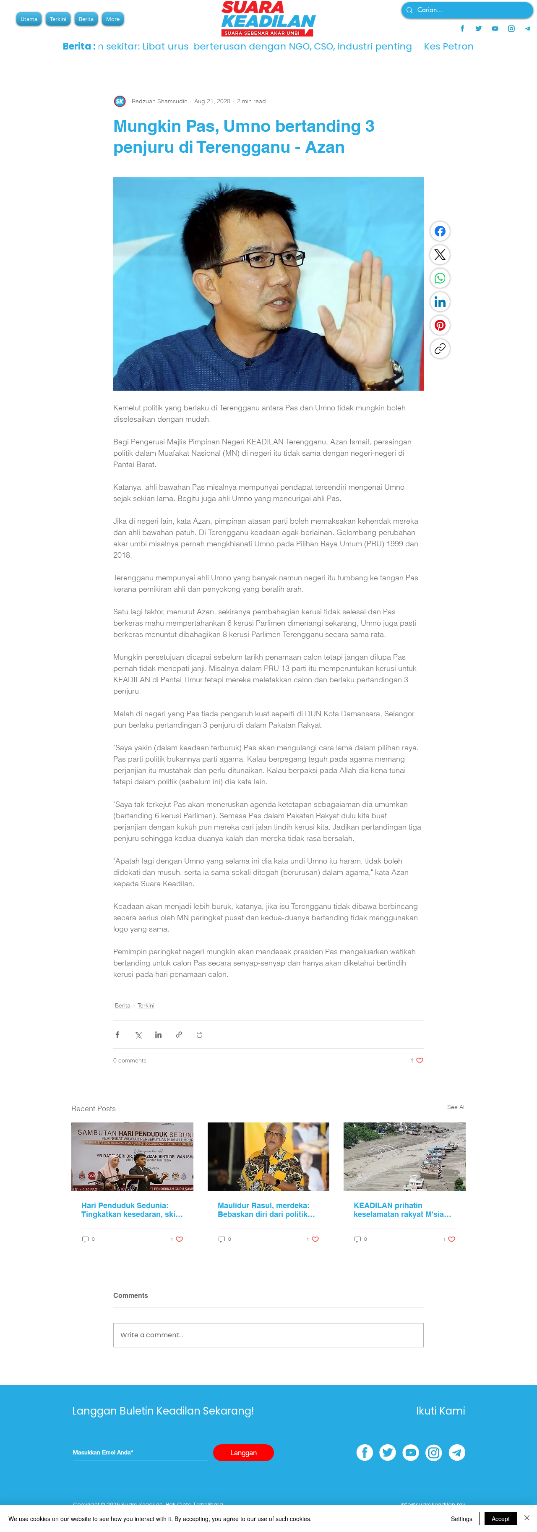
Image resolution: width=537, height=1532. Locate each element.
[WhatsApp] (440, 278)
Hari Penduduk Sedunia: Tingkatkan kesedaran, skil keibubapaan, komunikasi (129, 1210)
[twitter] (479, 28)
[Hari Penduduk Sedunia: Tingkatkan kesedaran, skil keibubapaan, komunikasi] (132, 1156)
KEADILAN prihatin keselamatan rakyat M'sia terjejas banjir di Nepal (399, 1210)
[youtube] (495, 28)
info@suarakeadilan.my (433, 1504)
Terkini (146, 1005)
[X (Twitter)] (440, 254)
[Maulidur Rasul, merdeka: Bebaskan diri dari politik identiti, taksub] (269, 1156)
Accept (501, 1518)
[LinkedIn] (440, 301)
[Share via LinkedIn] (158, 1035)
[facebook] (462, 28)
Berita (122, 1005)
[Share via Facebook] (117, 1035)
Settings (461, 1518)
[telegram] (528, 28)
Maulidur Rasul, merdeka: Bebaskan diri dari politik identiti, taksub (264, 1210)
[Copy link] (440, 348)
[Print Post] (199, 1035)
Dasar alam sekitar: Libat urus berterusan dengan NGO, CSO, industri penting (280, 46)
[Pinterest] (440, 325)
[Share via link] (179, 1035)
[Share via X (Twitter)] (138, 1035)
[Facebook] (440, 231)
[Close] (527, 1518)
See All (456, 1107)
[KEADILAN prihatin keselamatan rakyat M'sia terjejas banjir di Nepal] (405, 1156)
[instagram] (511, 28)
